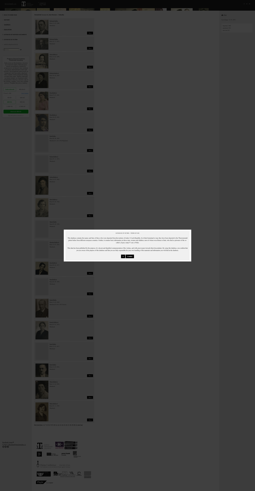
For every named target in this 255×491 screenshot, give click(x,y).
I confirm (129, 256)
